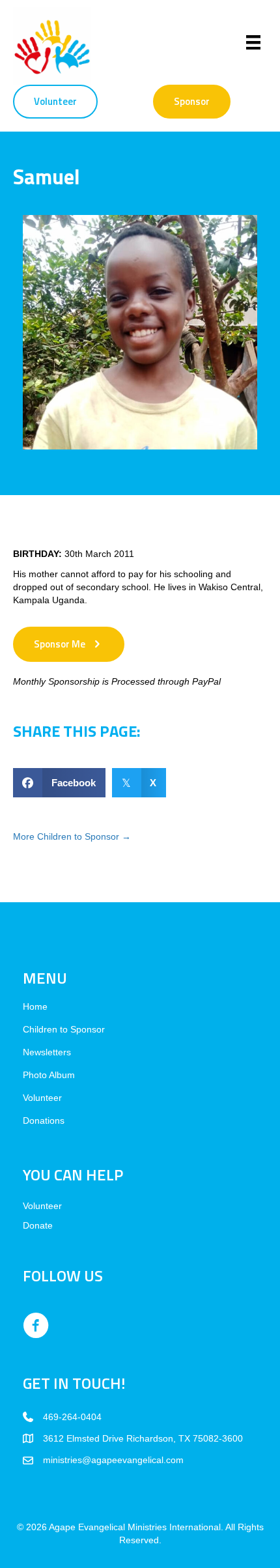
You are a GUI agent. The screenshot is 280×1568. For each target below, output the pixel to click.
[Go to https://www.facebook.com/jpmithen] (36, 1326)
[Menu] (253, 42)
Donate (38, 1225)
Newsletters (47, 1052)
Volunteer (42, 1098)
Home (35, 1007)
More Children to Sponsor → (72, 836)
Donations (43, 1121)
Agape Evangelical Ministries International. (136, 1527)
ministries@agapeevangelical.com (113, 1460)
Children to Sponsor (64, 1029)
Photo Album (49, 1075)
